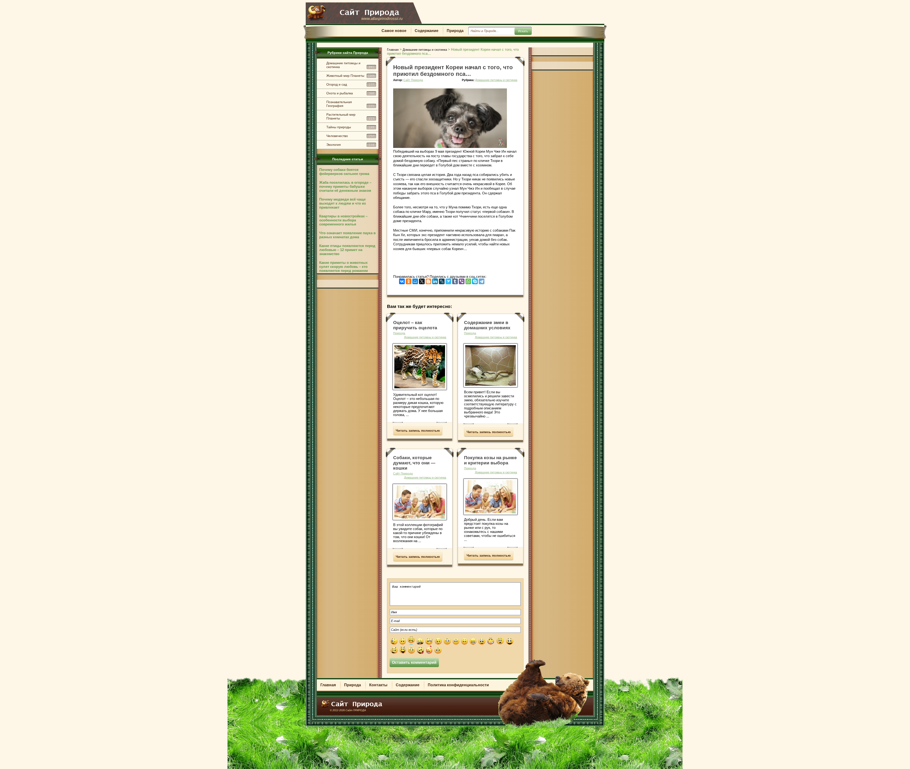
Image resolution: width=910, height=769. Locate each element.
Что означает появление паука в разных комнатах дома (347, 235)
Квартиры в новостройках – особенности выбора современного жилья (343, 220)
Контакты (378, 685)
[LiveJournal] (442, 280)
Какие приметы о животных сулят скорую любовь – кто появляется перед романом (343, 267)
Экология (350, 144)
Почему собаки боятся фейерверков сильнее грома (344, 172)
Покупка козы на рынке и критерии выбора (490, 460)
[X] (422, 280)
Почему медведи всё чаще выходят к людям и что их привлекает (342, 203)
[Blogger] (428, 280)
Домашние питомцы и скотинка (350, 65)
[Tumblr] (455, 280)
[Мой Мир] (415, 280)
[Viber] (461, 280)
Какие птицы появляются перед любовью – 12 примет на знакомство (347, 250)
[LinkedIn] (435, 280)
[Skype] (475, 280)
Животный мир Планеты (350, 76)
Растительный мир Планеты (350, 116)
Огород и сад (350, 84)
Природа (455, 31)
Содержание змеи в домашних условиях (487, 325)
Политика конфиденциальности (458, 685)
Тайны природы (350, 127)
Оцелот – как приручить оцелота (415, 325)
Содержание (426, 31)
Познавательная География (350, 104)
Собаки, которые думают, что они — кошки (414, 463)
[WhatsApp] (468, 280)
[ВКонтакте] (402, 280)
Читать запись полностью (418, 430)
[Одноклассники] (408, 280)
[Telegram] (481, 280)
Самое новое (394, 31)
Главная (328, 685)
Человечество (350, 136)
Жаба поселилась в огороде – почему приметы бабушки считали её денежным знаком (345, 186)
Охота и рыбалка (350, 93)
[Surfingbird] (448, 280)
